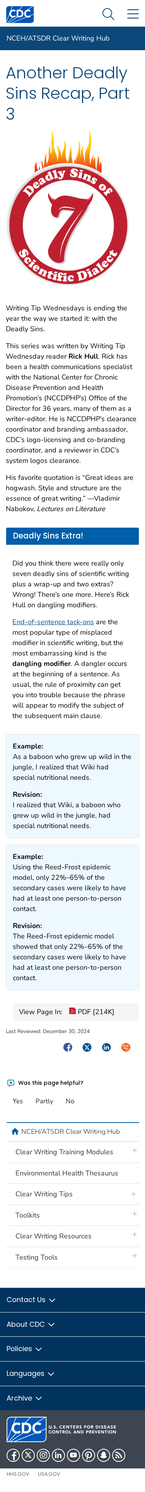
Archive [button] (20, 1398)
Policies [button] (20, 1348)
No (70, 1101)
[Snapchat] (103, 1455)
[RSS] (118, 1455)
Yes (18, 1101)
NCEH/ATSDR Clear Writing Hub (58, 38)
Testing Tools (36, 1257)
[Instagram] (43, 1455)
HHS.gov (18, 1474)
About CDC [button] (27, 1324)
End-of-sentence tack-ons (53, 622)
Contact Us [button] (27, 1299)
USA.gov (49, 1474)
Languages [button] (26, 1373)
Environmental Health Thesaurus (66, 1173)
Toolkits (27, 1215)
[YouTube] (73, 1455)
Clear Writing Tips (44, 1194)
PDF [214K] (95, 1011)
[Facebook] (13, 1455)
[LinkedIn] (58, 1455)
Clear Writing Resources (53, 1236)
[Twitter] (28, 1455)
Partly (44, 1101)
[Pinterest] (88, 1455)
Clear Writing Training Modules (64, 1152)
